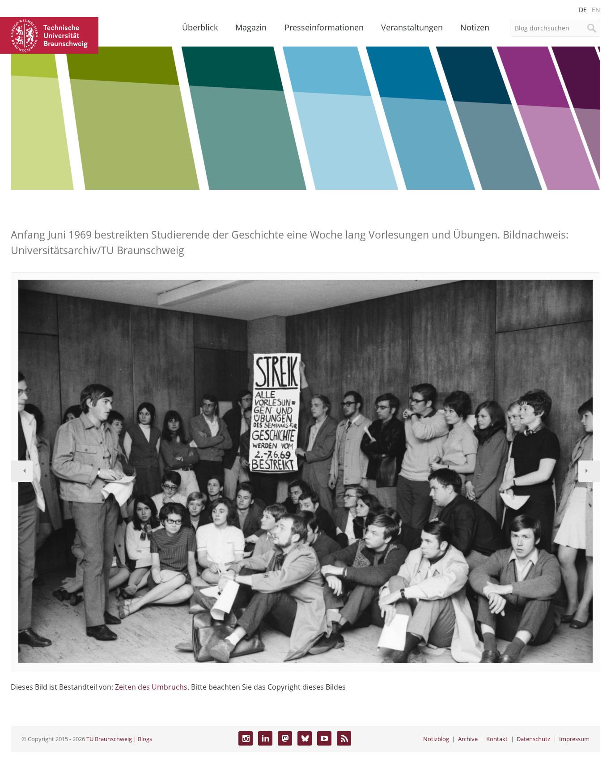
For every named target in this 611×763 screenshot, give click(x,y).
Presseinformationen (324, 27)
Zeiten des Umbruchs (151, 687)
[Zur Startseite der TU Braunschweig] (49, 34)
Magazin (251, 27)
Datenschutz (533, 739)
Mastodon (285, 738)
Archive (468, 739)
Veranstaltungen (412, 27)
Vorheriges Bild (22, 471)
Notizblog (436, 739)
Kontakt (497, 739)
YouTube (324, 738)
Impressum (574, 739)
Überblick (200, 27)
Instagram (245, 738)
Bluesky (304, 738)
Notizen (474, 27)
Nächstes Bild (589, 471)
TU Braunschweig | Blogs (119, 739)
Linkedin (265, 738)
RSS (344, 738)
